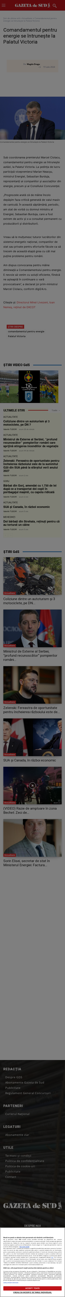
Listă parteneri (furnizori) (10, 1282)
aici (52, 1257)
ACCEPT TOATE (32, 1288)
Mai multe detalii (24, 1247)
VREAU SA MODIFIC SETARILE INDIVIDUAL (32, 1292)
